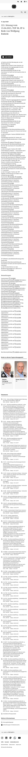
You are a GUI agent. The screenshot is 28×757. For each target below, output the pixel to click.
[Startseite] (14, 7)
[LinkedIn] (6, 738)
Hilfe (2, 742)
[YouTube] (19, 738)
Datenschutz (12, 744)
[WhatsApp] (15, 738)
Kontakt (7, 742)
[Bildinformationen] (11, 375)
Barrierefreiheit (4, 744)
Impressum (18, 744)
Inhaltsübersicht (14, 742)
